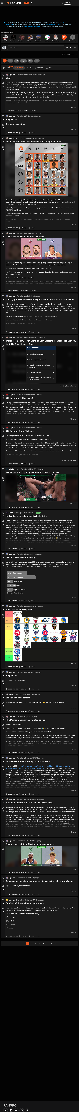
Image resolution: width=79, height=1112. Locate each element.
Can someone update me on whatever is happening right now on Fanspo (40, 881)
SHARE (33, 110)
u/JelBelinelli (28, 296)
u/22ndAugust (29, 116)
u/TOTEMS (28, 878)
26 (51, 943)
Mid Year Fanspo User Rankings (21, 557)
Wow (8, 78)
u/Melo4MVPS (33, 469)
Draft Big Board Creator (54, 24)
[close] (75, 22)
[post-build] (67, 47)
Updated (40, 68)
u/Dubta (24, 513)
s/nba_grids (13, 138)
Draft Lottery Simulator (32, 26)
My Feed (9, 68)
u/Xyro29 (27, 716)
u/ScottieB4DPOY (30, 395)
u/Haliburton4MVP (29, 900)
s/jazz (11, 513)
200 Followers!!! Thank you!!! (19, 398)
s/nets (11, 694)
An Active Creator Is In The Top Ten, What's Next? (29, 802)
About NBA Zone (68, 54)
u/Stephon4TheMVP (31, 75)
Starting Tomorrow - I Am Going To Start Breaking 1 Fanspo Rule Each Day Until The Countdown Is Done (41, 342)
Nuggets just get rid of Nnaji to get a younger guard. (31, 844)
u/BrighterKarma (27, 694)
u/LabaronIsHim (29, 554)
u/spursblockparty (30, 606)
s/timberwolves (14, 469)
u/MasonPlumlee (31, 138)
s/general (12, 75)
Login (67, 3)
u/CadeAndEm (29, 233)
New (30, 68)
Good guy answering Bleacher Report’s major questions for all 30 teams (40, 299)
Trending (20, 68)
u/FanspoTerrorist (30, 337)
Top (50, 68)
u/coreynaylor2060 (30, 799)
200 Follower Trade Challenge (20, 431)
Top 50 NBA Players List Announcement (25, 903)
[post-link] (75, 47)
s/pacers (12, 900)
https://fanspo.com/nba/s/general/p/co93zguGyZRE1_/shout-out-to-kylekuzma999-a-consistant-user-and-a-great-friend (38, 767)
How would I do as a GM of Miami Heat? (25, 236)
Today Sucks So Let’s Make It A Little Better (26, 516)
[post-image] (71, 47)
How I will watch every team (19, 609)
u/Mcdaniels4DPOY (30, 758)
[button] (5, 61)
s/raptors (12, 395)
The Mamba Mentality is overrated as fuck (26, 720)
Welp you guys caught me (18, 697)
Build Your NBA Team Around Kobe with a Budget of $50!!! (33, 141)
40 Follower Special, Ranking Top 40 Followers (28, 761)
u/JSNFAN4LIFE (29, 841)
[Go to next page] (55, 943)
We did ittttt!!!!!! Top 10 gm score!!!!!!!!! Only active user (32, 472)
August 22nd (12, 119)
